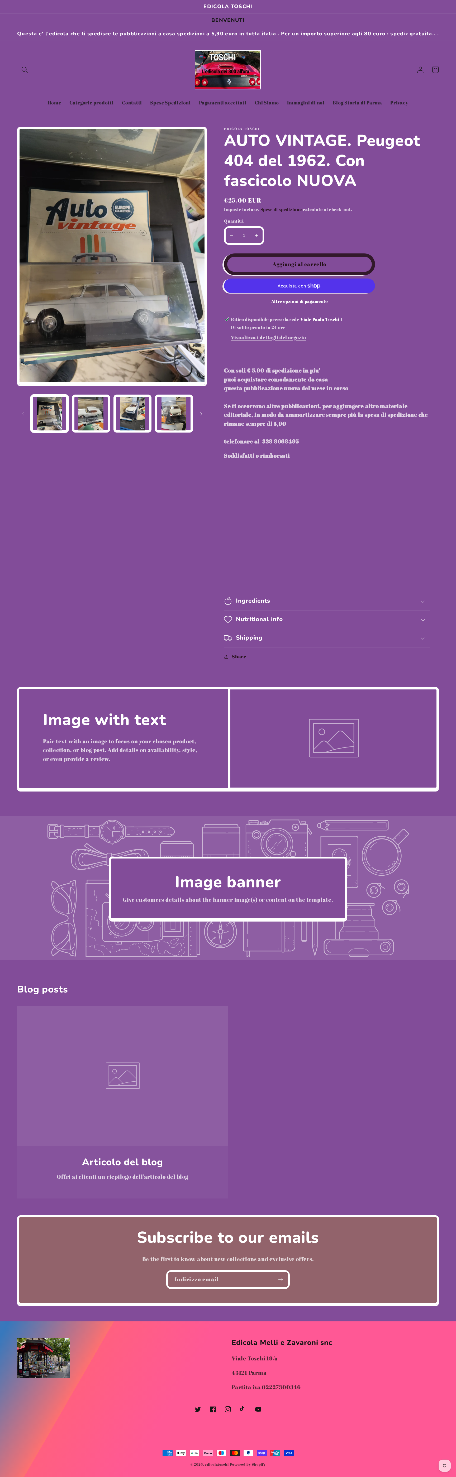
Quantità (234, 221)
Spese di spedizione (281, 209)
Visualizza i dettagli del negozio (268, 337)
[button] (24, 69)
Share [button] (239, 656)
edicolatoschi (217, 1464)
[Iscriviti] (280, 1279)
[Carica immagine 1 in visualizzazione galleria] (50, 414)
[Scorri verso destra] (201, 414)
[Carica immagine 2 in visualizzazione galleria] (91, 414)
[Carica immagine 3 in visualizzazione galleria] (132, 414)
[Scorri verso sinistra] (23, 414)
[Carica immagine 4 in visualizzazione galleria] (174, 414)
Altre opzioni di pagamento (299, 301)
